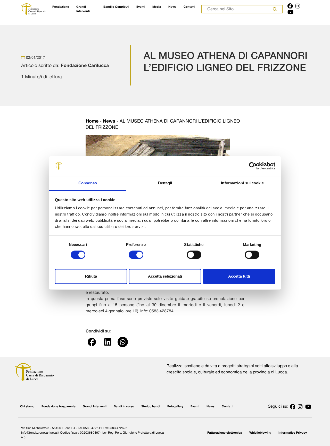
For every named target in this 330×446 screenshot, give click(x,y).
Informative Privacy (292, 432)
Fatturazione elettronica (224, 432)
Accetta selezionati (165, 276)
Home (92, 121)
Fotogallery (175, 406)
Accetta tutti (239, 276)
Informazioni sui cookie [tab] (242, 183)
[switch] (136, 255)
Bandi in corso (124, 406)
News (172, 7)
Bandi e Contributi (116, 7)
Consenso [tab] (87, 183)
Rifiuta (91, 276)
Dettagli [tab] (165, 183)
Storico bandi (150, 406)
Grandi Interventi (83, 9)
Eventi (140, 7)
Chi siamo (27, 406)
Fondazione (60, 7)
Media (156, 7)
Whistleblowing (260, 432)
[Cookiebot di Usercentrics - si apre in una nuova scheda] (252, 166)
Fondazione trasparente (59, 406)
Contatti (189, 7)
